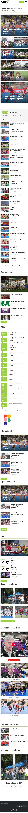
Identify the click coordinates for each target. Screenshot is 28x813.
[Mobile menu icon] (26, 2)
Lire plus (10, 334)
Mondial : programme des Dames (17, 252)
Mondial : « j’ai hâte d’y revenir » (17, 221)
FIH (2, 436)
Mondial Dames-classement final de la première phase (6, 76)
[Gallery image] (14, 596)
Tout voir (5, 112)
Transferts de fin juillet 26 (17, 729)
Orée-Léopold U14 (14, 783)
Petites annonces (5, 278)
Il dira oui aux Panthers (19, 77)
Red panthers (4, 488)
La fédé (4, 119)
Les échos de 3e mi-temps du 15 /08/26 (16, 388)
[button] (2, 775)
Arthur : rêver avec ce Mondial (17, 239)
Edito (3, 541)
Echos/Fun (5, 116)
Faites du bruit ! (13, 227)
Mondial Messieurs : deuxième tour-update (7, 54)
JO (2, 543)
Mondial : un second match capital (16, 403)
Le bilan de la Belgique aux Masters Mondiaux (20, 54)
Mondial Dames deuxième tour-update (16, 332)
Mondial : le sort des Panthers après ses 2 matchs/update (20, 43)
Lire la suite (4, 47)
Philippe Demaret (4, 803)
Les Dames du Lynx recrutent (17, 741)
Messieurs (4, 277)
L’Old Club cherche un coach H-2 (6, 66)
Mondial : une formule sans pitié (17, 233)
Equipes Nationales (16, 116)
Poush (16, 809)
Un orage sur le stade (15, 201)
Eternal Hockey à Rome (20, 66)
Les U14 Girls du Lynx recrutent (17, 258)
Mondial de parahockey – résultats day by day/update (6, 43)
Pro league (4, 545)
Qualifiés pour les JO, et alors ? (13, 552)
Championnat (14, 112)
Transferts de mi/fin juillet (17, 735)
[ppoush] (6, 419)
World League (4, 439)
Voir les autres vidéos (15, 660)
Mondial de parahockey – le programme (17, 393)
